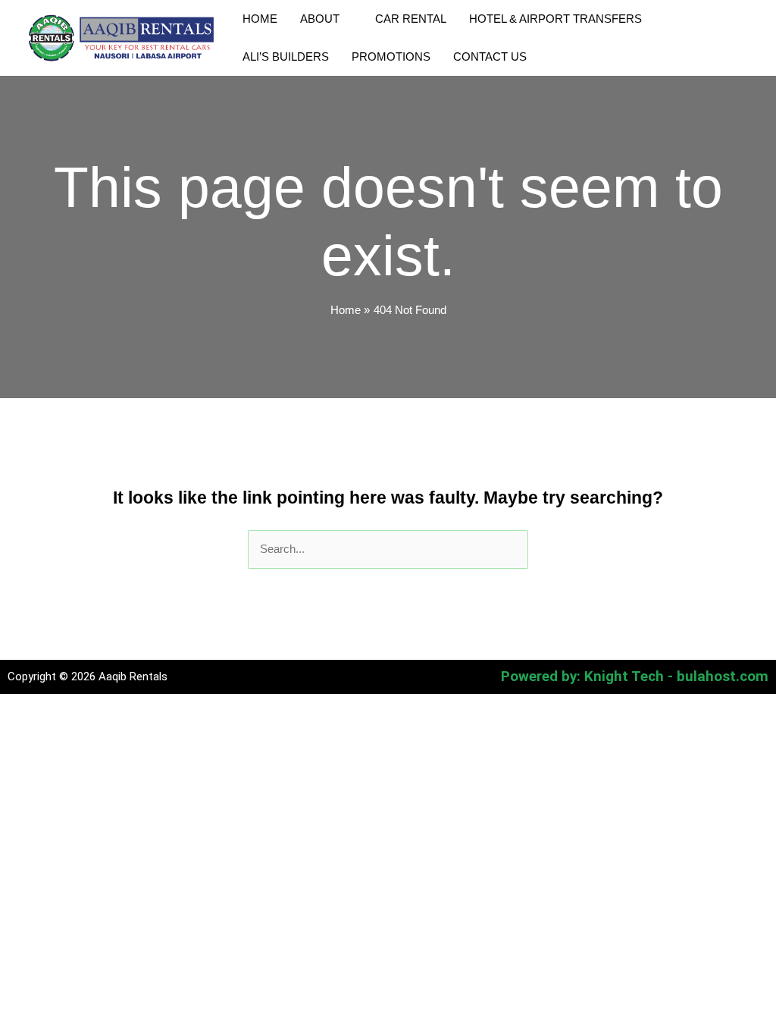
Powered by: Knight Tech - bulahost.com (634, 676)
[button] (346, 19)
